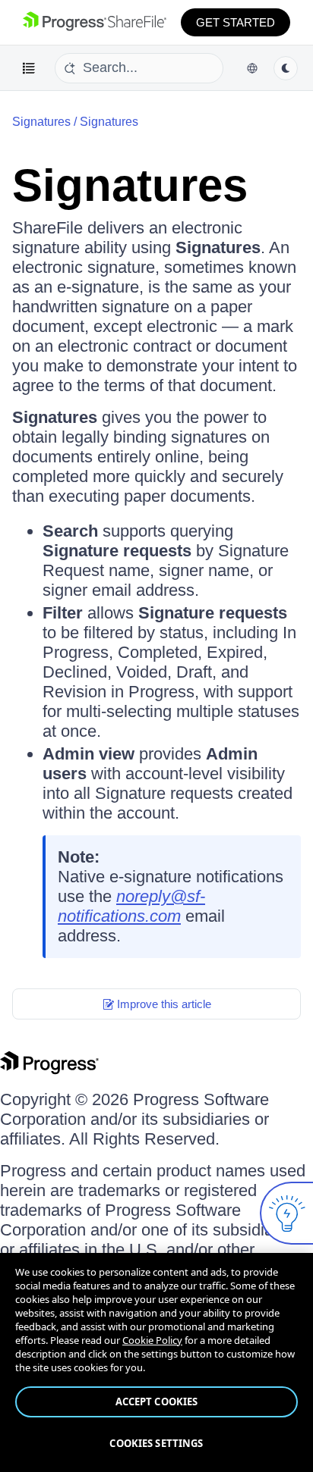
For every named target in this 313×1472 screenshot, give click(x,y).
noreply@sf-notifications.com (131, 906)
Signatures (109, 121)
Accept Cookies (156, 1401)
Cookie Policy (152, 1340)
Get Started (235, 22)
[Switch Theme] (285, 68)
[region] (156, 1362)
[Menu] (29, 68)
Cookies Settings (156, 1443)
